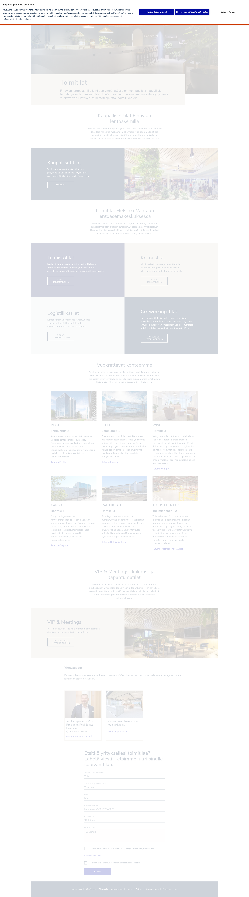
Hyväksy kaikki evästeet (157, 12)
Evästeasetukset (227, 12)
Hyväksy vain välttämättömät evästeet (192, 12)
